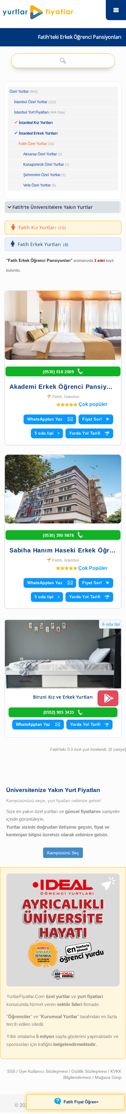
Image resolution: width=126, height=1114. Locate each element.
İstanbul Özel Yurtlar (30, 102)
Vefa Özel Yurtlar (37, 185)
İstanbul (71, 397)
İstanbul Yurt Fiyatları (39, 112)
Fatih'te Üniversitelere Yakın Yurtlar (53, 207)
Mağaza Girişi (108, 1077)
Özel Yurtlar (19, 91)
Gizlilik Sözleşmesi (89, 1071)
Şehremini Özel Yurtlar (42, 175)
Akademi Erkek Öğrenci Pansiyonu (63, 386)
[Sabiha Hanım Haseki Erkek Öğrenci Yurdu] (63, 489)
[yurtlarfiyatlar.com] (52, 10)
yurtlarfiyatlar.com (116, 10)
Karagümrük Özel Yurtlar (43, 164)
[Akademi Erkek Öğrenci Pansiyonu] (63, 325)
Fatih (57, 397)
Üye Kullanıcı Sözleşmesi (44, 1071)
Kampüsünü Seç (63, 852)
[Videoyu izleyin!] (108, 701)
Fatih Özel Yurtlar (33, 144)
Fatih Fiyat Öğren (81, 1101)
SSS (12, 1071)
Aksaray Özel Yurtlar (40, 154)
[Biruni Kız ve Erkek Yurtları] (63, 654)
